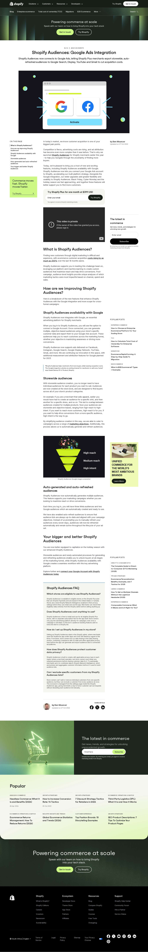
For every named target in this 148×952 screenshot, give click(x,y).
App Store (66, 910)
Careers (39, 910)
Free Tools (92, 918)
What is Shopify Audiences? (21, 145)
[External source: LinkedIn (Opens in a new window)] (103, 707)
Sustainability (41, 923)
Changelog (92, 923)
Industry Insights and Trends (54, 814)
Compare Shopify (95, 905)
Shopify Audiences (60, 155)
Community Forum (122, 905)
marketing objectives (79, 424)
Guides (91, 910)
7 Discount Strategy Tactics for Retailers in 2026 (89, 800)
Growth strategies (50, 795)
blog (66, 48)
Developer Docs (68, 901)
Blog (12, 12)
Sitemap (77, 938)
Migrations (70, 12)
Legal (53, 938)
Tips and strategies (118, 576)
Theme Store (67, 905)
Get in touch (131, 4)
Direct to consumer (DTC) (121, 563)
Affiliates (65, 918)
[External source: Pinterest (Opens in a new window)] (108, 941)
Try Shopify (116, 4)
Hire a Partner (120, 910)
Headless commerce (17, 795)
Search (133, 12)
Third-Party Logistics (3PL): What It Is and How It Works (122, 800)
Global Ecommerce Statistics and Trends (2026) (57, 819)
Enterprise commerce (119, 325)
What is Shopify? (42, 901)
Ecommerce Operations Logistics (121, 795)
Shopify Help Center (123, 901)
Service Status (120, 914)
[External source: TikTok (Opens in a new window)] (129, 936)
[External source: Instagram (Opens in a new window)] (124, 936)
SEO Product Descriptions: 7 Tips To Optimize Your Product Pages (122, 820)
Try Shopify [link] (95, 197)
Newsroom (40, 918)
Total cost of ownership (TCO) (50, 12)
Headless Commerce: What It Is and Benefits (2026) (25, 800)
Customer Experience (83, 814)
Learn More (119, 481)
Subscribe (124, 241)
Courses (91, 914)
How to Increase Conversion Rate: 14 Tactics (57, 800)
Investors (39, 914)
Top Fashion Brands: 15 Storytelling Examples (86, 819)
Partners (65, 914)
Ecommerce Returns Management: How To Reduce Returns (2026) (21, 820)
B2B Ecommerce (83, 12)
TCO (112, 338)
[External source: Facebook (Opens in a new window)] (92, 707)
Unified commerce (118, 589)
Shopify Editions (42, 905)
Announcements (77, 48)
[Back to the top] (12, 897)
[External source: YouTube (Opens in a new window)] (119, 936)
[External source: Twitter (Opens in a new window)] (97, 707)
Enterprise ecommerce (26, 12)
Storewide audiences (18, 158)
